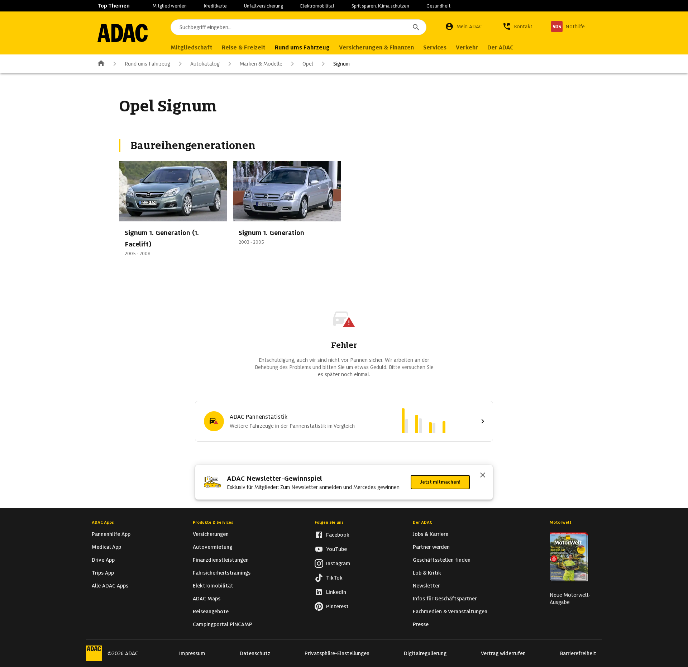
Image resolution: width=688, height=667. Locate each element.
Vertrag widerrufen (503, 653)
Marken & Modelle (261, 64)
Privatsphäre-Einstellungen (337, 653)
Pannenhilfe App (111, 534)
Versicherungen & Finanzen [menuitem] (376, 47)
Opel (307, 64)
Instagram (338, 563)
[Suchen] (416, 27)
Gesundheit (438, 6)
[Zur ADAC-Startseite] (122, 33)
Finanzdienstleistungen (221, 560)
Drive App (103, 560)
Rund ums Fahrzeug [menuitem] (302, 47)
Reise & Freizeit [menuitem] (244, 47)
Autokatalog (205, 64)
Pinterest (337, 606)
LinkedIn (336, 592)
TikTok (334, 578)
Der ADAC (422, 522)
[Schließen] (482, 476)
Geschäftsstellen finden (441, 560)
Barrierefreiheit (578, 653)
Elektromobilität (317, 6)
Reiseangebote (211, 611)
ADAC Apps (103, 522)
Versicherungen (211, 534)
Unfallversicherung (263, 6)
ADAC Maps (206, 598)
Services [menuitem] (434, 47)
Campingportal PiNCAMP (222, 624)
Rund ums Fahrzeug (147, 64)
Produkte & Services (213, 522)
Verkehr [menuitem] (467, 47)
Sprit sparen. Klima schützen (380, 6)
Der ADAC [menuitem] (500, 47)
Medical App (106, 547)
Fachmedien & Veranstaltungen (450, 611)
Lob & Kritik (427, 573)
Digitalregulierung (425, 653)
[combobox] (298, 27)
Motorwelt (561, 522)
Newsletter (426, 585)
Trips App (103, 573)
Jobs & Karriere (430, 534)
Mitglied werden (170, 6)
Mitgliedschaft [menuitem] (191, 47)
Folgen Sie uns (329, 522)
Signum (341, 64)
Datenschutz (255, 653)
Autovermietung (212, 547)
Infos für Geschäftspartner (445, 598)
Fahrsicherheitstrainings (221, 573)
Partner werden (431, 547)
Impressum (192, 653)
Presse (421, 624)
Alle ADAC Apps (110, 585)
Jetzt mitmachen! (440, 482)
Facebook (337, 535)
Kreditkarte (215, 6)
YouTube (336, 549)
